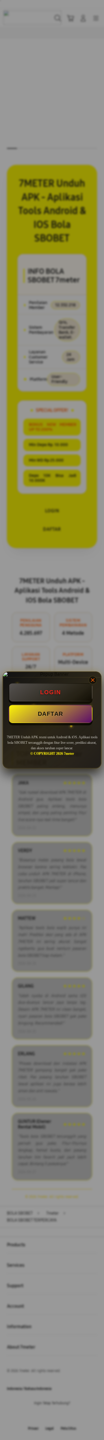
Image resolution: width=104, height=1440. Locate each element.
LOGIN (50, 692)
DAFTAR (50, 714)
